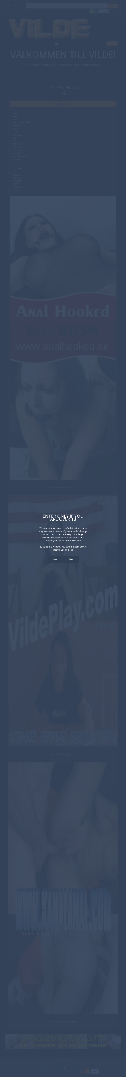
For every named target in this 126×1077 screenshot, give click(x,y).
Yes (55, 559)
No (71, 559)
